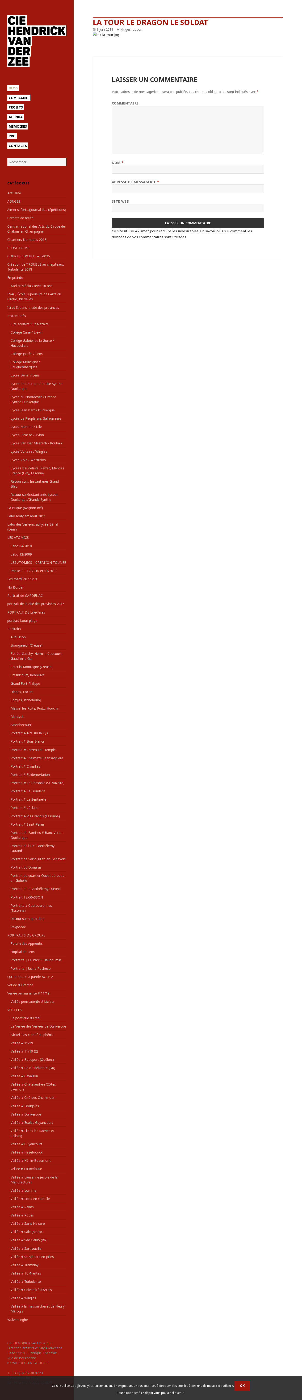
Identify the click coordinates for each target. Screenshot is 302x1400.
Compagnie (19, 98)
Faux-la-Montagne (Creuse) (32, 666)
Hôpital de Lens (23, 951)
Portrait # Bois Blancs (28, 741)
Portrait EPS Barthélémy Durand (36, 888)
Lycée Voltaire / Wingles (29, 451)
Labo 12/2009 (21, 554)
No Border (15, 587)
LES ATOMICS (18, 537)
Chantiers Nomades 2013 (26, 239)
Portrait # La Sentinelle (28, 799)
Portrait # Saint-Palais (28, 824)
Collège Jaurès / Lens (27, 353)
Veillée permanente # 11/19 (28, 993)
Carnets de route (20, 218)
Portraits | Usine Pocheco (31, 968)
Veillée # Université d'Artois (31, 1289)
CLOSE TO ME (18, 248)
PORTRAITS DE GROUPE (26, 935)
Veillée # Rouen (22, 1215)
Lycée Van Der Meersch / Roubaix (36, 443)
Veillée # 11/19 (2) (24, 1051)
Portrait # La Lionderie (28, 791)
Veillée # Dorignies (25, 1106)
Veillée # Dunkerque (26, 1114)
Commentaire (125, 103)
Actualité (14, 193)
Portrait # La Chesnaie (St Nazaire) (37, 783)
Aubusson (18, 637)
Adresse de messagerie (135, 182)
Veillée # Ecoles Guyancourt (32, 1122)
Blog (13, 88)
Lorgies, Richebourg (26, 700)
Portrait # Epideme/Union (30, 774)
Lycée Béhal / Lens (25, 375)
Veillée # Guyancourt (26, 1144)
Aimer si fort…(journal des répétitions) (36, 209)
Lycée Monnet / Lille (26, 426)
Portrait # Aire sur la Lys (29, 733)
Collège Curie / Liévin (26, 332)
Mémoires (18, 126)
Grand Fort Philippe (25, 683)
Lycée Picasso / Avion (27, 435)
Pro (12, 136)
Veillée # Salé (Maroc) (27, 1231)
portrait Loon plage (22, 620)
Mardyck (17, 716)
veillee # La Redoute (26, 1168)
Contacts (18, 145)
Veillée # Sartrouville (26, 1248)
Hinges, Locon (22, 692)
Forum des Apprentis (27, 943)
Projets (16, 107)
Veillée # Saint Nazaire (28, 1223)
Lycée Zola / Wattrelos (28, 460)
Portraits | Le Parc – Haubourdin (36, 960)
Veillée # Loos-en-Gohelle (30, 1198)
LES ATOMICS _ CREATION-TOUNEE (38, 562)
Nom (118, 162)
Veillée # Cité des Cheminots (33, 1097)
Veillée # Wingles (23, 1298)
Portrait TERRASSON (27, 897)
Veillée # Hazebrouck (26, 1152)
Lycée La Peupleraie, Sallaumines (36, 418)
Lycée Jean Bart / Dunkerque (33, 410)
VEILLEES (14, 1009)
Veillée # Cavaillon (24, 1076)
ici (183, 1393)
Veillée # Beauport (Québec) (32, 1059)
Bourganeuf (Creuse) (26, 645)
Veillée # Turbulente (26, 1281)
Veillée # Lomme (23, 1190)
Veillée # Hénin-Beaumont (31, 1160)
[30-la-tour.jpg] (188, 35)
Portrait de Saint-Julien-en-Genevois (38, 859)
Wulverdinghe (17, 1319)
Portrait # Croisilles (25, 766)
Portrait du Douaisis (26, 867)
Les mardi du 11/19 (22, 579)
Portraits (14, 629)
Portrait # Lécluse (24, 807)
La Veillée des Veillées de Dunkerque (38, 1026)
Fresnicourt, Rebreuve (27, 675)
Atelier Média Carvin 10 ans (31, 286)
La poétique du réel (25, 1018)
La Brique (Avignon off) (25, 508)
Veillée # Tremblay (24, 1265)
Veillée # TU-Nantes (26, 1273)
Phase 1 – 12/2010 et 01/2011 (34, 570)
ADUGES (13, 201)
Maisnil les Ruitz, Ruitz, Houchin (35, 708)
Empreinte (15, 277)
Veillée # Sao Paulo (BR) (29, 1240)
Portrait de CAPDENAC (25, 595)
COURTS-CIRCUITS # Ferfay (28, 256)
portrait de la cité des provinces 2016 (35, 604)
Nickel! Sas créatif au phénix (32, 1034)
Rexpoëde (18, 927)
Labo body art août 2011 (26, 516)
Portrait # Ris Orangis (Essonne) (35, 816)
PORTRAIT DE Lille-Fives (26, 612)
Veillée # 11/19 (22, 1043)
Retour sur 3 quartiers (27, 918)
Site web (120, 201)
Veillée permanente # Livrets (33, 1001)
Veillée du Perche (20, 985)
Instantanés (16, 315)
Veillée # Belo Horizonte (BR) (33, 1068)
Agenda (16, 117)
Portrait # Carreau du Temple (33, 750)
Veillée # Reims (22, 1207)
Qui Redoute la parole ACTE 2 (30, 976)
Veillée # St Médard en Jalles (32, 1256)
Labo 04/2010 (21, 546)
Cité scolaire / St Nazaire (30, 324)
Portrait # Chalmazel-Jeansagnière (37, 758)
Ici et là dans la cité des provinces (33, 307)
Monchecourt (21, 725)
